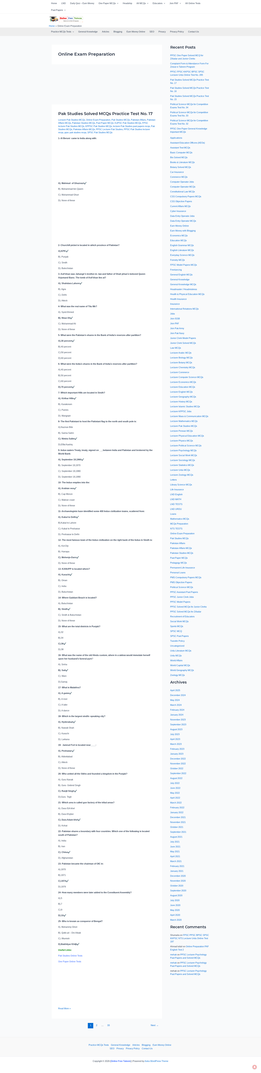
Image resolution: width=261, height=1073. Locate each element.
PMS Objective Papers (181, 582)
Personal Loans (177, 572)
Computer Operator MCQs (182, 187)
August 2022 (176, 778)
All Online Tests (192, 3)
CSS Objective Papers (181, 201)
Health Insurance (178, 299)
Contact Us (193, 32)
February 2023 (177, 749)
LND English (176, 494)
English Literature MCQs (182, 250)
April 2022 (175, 798)
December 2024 (178, 695)
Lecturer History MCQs (181, 401)
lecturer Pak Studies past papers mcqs (131, 126)
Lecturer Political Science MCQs (185, 445)
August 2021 (176, 837)
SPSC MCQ (176, 631)
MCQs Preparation (179, 524)
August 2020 (176, 895)
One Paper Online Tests (69, 961)
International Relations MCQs (184, 309)
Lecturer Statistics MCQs (182, 465)
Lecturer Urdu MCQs (180, 470)
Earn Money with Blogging (183, 231)
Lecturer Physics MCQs (181, 441)
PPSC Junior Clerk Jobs (182, 597)
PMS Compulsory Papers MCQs (185, 577)
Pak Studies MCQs (120, 120)
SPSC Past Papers (179, 636)
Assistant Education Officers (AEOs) (187, 143)
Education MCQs (178, 240)
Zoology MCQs (177, 675)
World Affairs (176, 660)
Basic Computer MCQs (181, 152)
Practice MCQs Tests (61, 32)
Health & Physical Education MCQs (187, 294)
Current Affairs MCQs (180, 206)
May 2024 (175, 700)
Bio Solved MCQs (178, 157)
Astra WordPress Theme (156, 1061)
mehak (173, 954)
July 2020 (175, 900)
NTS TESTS (176, 528)
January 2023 (176, 754)
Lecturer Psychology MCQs (183, 450)
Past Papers (57, 10)
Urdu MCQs (176, 655)
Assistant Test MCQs (180, 148)
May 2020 (175, 910)
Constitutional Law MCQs (182, 191)
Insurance (175, 304)
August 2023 (176, 729)
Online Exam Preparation (98, 120)
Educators (157, 3)
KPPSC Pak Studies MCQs (98, 126)
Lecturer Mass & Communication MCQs (189, 416)
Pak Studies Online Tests (70, 956)
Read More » (64, 1008)
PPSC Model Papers (180, 602)
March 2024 (176, 705)
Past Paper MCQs (105, 123)
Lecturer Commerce (179, 372)
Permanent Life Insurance (182, 568)
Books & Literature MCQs (182, 162)
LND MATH (175, 499)
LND (63, 3)
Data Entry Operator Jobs (182, 216)
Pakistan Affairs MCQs (84, 129)
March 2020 (176, 920)
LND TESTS (176, 504)
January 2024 (176, 715)
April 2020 (175, 915)
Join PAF (174, 3)
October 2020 (176, 886)
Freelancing (176, 270)
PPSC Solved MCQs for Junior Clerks (188, 607)
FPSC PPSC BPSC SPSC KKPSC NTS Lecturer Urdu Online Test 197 (189, 938)
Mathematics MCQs (179, 519)
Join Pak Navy (177, 333)
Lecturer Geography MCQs (183, 397)
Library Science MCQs (181, 485)
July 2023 (175, 734)
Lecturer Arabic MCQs (180, 353)
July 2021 (175, 842)
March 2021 (176, 861)
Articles (105, 32)
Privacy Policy (177, 32)
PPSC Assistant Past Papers (184, 592)
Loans (173, 514)
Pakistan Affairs (138, 120)
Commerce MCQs (178, 177)
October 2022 (176, 768)
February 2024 (177, 710)
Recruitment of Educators (182, 616)
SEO (152, 32)
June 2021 (175, 846)
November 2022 (178, 763)
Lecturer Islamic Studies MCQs (185, 406)
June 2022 (175, 788)
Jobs (172, 314)
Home (54, 3)
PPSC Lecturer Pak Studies (109, 129)
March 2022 (176, 803)
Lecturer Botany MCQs (181, 362)
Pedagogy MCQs (178, 563)
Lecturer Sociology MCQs (182, 460)
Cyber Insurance (178, 211)
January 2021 (176, 871)
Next (155, 1025)
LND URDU (176, 509)
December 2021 (178, 817)
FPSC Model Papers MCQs (183, 265)
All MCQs (141, 3)
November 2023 (178, 719)
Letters (173, 480)
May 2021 (175, 851)
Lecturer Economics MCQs (183, 382)
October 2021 (176, 827)
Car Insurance (177, 172)
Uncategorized (177, 646)
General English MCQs (181, 275)
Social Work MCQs (179, 621)
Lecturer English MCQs (181, 392)
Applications (176, 138)
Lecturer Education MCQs (182, 387)
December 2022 (178, 759)
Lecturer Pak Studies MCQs (71, 120)
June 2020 (175, 905)
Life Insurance (177, 489)
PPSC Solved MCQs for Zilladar (185, 612)
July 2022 (175, 783)
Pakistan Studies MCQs (83, 123)
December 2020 (178, 876)
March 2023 (176, 744)
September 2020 (178, 890)
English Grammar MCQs (182, 245)
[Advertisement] (107, 84)
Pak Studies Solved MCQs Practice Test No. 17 (105, 113)
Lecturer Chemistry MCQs (182, 367)
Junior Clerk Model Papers (183, 338)
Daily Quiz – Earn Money (82, 3)
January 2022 (176, 812)
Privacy (162, 32)
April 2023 (175, 739)
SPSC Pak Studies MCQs (99, 132)
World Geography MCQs (182, 670)
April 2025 (175, 690)
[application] (117, 3)
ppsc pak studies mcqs (75, 132)
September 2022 (178, 773)
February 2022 (177, 807)
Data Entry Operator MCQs (183, 221)
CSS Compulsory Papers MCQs (185, 196)
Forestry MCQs (177, 260)
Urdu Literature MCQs (180, 651)
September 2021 (178, 832)
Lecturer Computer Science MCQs (186, 377)
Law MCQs (175, 348)
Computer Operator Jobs (182, 182)
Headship (127, 3)
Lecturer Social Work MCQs (183, 455)
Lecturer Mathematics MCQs (184, 421)
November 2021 (178, 822)
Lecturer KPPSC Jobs (180, 411)
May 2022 (175, 793)
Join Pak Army (177, 328)
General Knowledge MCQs (183, 284)
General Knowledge (88, 32)
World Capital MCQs (180, 665)
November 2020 (178, 881)
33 (108, 1025)
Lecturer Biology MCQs (181, 358)
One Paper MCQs (107, 3)
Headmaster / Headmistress (183, 289)
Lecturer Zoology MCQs (181, 475)
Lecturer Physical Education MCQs (187, 436)
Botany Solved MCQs (180, 167)
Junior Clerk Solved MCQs (183, 343)
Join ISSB (175, 318)
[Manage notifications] (254, 1067)
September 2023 (178, 724)
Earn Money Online (136, 32)
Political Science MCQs (181, 587)
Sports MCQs (176, 626)
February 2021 (177, 866)
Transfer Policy (177, 641)
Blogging (118, 32)
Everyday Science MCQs (182, 255)
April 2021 (175, 856)
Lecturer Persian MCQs (181, 431)
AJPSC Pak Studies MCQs (128, 123)
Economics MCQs (179, 235)
